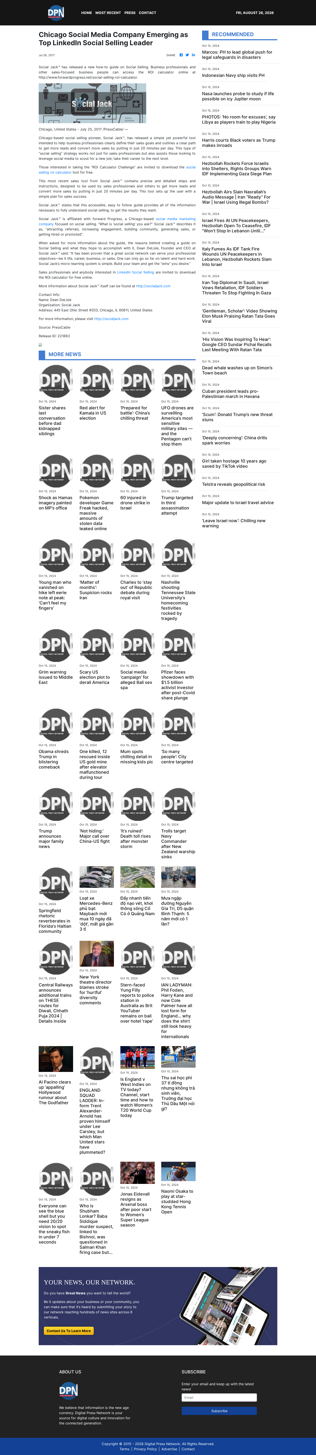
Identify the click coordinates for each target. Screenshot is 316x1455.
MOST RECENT (108, 13)
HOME (86, 13)
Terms (124, 1449)
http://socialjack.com (153, 286)
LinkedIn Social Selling (135, 272)
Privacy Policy (145, 1449)
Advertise (169, 1449)
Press (129, 13)
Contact (188, 1449)
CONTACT (147, 13)
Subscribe (219, 1411)
